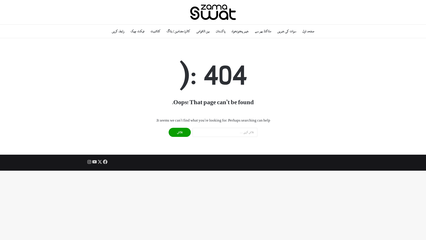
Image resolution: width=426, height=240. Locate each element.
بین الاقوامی (203, 31)
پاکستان (220, 31)
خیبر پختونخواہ (240, 31)
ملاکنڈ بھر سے (263, 31)
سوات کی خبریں (286, 31)
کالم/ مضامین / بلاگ (178, 31)
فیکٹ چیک (137, 31)
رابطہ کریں (118, 31)
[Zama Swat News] (213, 12)
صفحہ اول (308, 31)
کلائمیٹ (155, 31)
